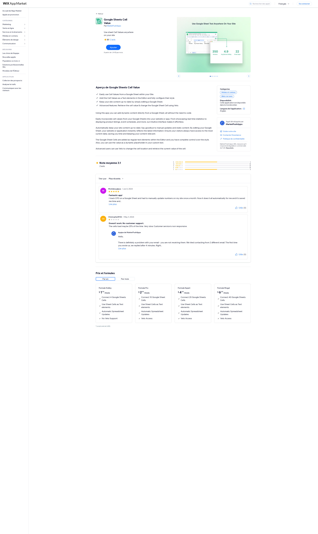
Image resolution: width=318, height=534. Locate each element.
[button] (244, 109)
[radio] (105, 279)
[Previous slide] (179, 76)
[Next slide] (249, 76)
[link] (14, 11)
